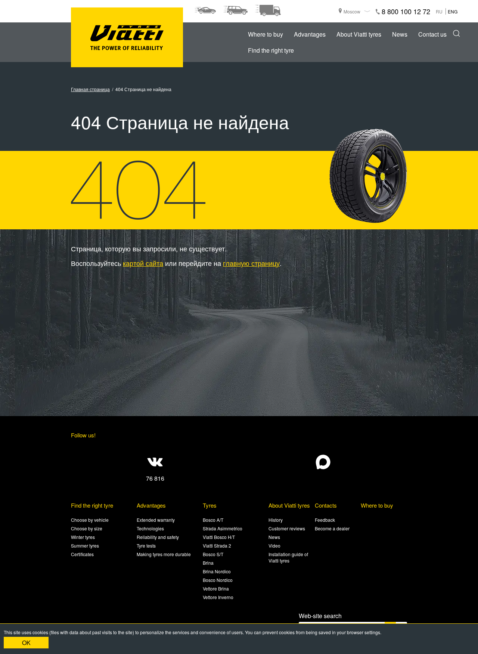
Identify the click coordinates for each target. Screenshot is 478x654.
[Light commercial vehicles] (268, 10)
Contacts (326, 505)
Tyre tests (146, 545)
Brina (208, 563)
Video (274, 545)
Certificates (82, 554)
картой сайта (143, 263)
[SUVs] (235, 10)
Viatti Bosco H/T (219, 537)
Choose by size (86, 528)
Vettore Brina (216, 588)
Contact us (432, 34)
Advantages (310, 34)
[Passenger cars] (205, 10)
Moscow (352, 11)
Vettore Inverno (218, 597)
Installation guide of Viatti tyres (288, 557)
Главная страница (90, 89)
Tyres (210, 505)
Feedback (325, 520)
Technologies (150, 528)
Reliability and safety (158, 537)
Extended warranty (156, 520)
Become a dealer (332, 528)
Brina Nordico (217, 571)
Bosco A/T (213, 520)
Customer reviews (287, 528)
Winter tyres (83, 537)
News (399, 34)
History (276, 520)
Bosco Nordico (218, 580)
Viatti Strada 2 (217, 545)
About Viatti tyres (358, 34)
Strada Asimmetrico (222, 528)
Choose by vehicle (90, 520)
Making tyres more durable (164, 554)
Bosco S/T (213, 554)
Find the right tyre (271, 50)
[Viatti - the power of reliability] (127, 37)
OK (26, 642)
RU (439, 11)
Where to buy (265, 34)
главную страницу (251, 263)
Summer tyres (85, 545)
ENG (452, 11)
